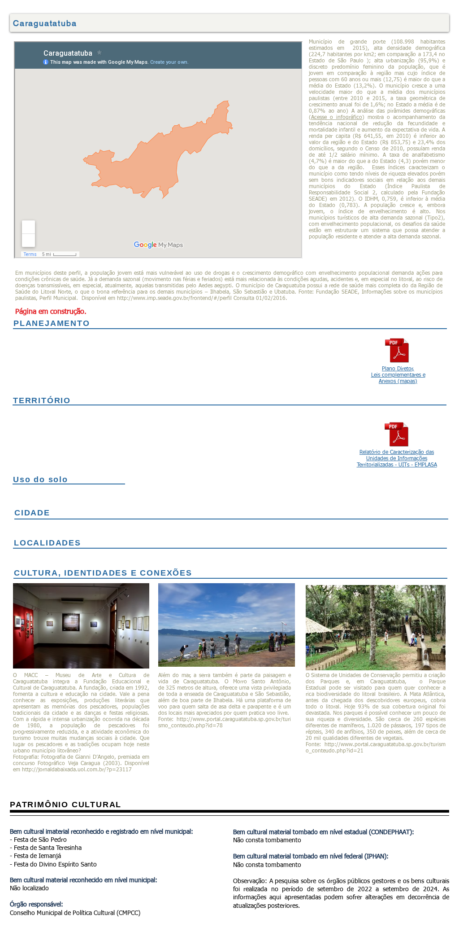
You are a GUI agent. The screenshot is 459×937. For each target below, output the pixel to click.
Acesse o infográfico (336, 117)
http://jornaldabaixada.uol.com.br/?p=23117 (77, 770)
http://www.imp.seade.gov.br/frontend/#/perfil (174, 298)
